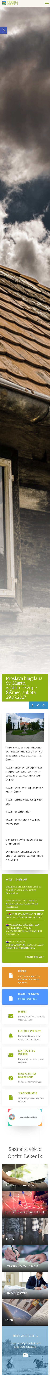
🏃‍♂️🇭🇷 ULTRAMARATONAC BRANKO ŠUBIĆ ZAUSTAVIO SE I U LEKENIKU (24, 916)
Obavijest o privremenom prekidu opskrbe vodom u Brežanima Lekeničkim (23, 889)
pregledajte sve (34, 956)
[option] (25, 344)
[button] (3, 30)
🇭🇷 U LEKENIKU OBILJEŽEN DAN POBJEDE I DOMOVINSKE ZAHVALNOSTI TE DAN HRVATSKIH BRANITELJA (24, 929)
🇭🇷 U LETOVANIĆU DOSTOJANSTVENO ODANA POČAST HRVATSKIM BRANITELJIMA (24, 944)
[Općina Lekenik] (10, 3)
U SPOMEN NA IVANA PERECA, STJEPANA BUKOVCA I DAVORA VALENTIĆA (22, 903)
